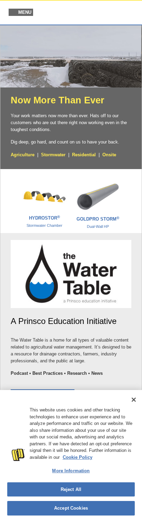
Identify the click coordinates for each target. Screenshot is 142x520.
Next (132, 198)
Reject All (71, 489)
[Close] (133, 399)
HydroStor (44, 221)
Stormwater (53, 154)
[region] (71, 455)
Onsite (109, 154)
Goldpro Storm (98, 222)
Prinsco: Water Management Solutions (101, 13)
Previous (9, 198)
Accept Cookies (71, 508)
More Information (71, 470)
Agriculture (22, 154)
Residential (84, 154)
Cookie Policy (77, 457)
